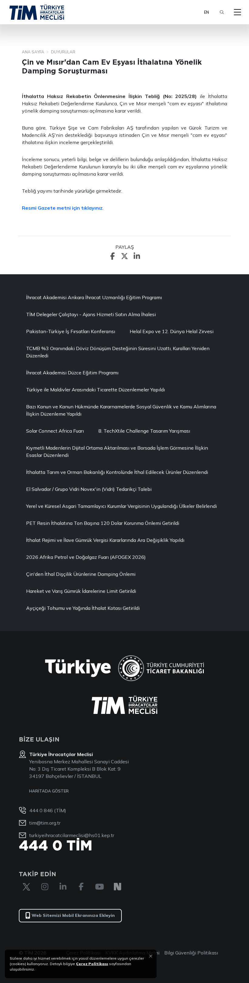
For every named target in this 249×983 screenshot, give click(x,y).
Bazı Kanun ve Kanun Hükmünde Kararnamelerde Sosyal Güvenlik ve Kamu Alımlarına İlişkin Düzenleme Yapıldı (121, 410)
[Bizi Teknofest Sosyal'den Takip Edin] (117, 886)
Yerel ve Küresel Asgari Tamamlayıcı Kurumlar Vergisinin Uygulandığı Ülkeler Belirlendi (121, 506)
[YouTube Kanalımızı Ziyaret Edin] (99, 886)
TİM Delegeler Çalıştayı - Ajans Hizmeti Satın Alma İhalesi (91, 314)
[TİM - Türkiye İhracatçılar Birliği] (36, 12)
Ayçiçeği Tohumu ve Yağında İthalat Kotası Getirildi (83, 608)
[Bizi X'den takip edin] (26, 886)
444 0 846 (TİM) (47, 810)
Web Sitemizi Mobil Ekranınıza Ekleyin (73, 915)
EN (206, 12)
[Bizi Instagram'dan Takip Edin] (44, 886)
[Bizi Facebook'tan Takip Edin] (81, 886)
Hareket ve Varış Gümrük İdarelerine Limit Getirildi (81, 591)
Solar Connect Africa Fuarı (55, 431)
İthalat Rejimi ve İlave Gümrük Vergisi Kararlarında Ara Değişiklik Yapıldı (105, 540)
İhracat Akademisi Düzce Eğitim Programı (72, 373)
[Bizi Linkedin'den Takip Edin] (62, 886)
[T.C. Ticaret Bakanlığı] (161, 668)
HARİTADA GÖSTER (49, 791)
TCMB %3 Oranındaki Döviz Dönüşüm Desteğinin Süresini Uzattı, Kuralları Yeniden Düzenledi (118, 352)
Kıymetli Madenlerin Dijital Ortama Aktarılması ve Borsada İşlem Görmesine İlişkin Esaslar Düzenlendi (117, 451)
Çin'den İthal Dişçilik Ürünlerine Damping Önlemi (80, 574)
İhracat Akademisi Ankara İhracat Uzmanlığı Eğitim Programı (94, 297)
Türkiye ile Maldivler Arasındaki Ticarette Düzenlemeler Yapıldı (95, 390)
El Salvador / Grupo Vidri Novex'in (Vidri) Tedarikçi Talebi (89, 489)
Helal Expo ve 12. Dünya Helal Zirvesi (171, 331)
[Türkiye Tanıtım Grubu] (78, 668)
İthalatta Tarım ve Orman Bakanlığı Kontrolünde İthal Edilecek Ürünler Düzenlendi (117, 472)
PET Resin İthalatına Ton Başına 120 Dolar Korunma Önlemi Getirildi (102, 523)
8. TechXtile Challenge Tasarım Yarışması (144, 431)
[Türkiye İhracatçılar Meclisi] (124, 705)
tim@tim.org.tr (44, 823)
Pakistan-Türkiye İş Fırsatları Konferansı (70, 331)
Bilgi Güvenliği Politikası (191, 953)
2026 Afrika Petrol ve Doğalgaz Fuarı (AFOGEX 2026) (86, 557)
